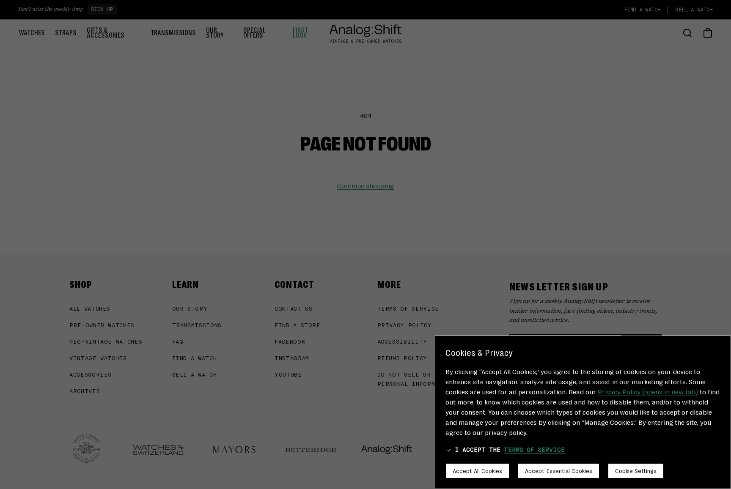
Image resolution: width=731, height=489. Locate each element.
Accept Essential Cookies (558, 470)
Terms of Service (534, 450)
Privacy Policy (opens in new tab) (648, 392)
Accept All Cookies (477, 470)
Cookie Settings (636, 470)
